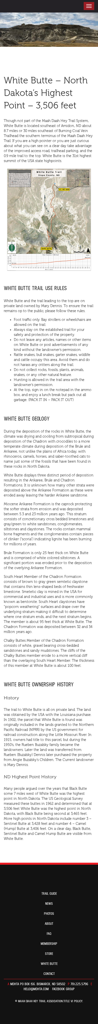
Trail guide (49, 893)
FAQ (49, 934)
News (49, 904)
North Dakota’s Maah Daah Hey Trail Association (31, 6)
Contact (49, 974)
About (49, 924)
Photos (49, 914)
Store (49, 954)
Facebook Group (63, 989)
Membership (49, 944)
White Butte (49, 964)
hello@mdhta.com (36, 989)
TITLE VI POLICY (72, 1001)
